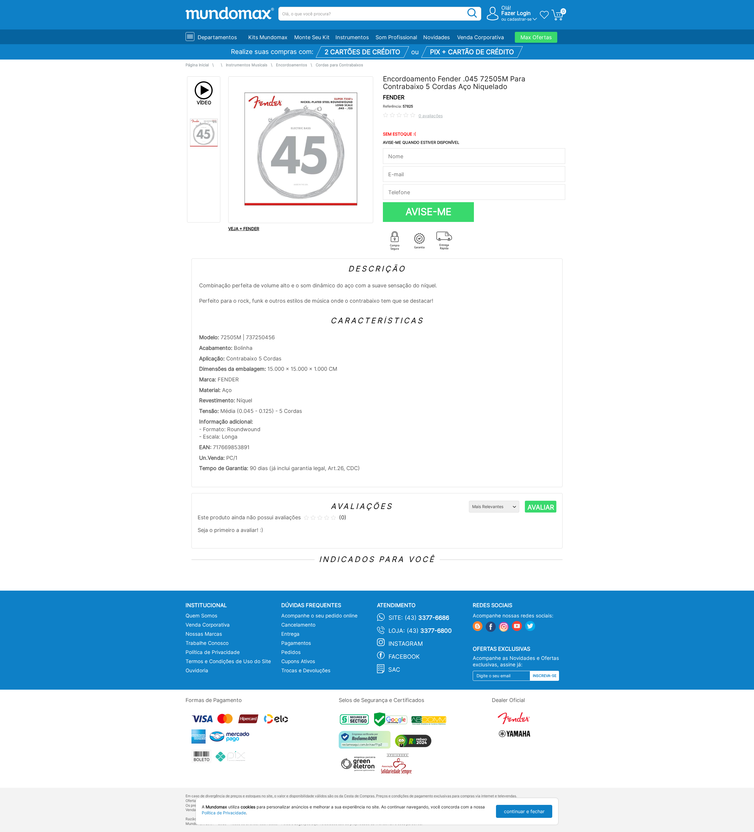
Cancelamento (298, 625)
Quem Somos (201, 616)
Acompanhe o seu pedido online (319, 616)
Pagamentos (296, 643)
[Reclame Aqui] (366, 742)
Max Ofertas (536, 37)
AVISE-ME (429, 212)
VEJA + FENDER (243, 228)
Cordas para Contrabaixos (339, 65)
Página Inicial (197, 65)
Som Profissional (396, 37)
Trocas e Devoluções (305, 670)
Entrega (290, 634)
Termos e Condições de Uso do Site (228, 661)
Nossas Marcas (204, 634)
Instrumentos (352, 37)
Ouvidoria (197, 670)
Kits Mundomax (267, 37)
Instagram (405, 643)
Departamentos (217, 37)
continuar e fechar (524, 811)
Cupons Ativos (298, 661)
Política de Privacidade (213, 652)
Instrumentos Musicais (246, 65)
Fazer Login (516, 13)
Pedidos (291, 652)
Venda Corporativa (480, 37)
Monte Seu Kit (312, 37)
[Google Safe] (392, 721)
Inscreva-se (544, 675)
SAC (394, 669)
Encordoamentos (291, 65)
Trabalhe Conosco (207, 643)
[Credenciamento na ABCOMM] (430, 721)
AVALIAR (541, 507)
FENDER (393, 97)
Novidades (436, 37)
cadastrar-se (519, 19)
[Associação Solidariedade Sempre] (397, 765)
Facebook (404, 656)
